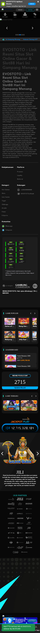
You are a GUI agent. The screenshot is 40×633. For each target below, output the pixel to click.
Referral (20, 179)
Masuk (20, 9)
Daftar (30, 9)
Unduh (32, 3)
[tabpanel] (20, 28)
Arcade (4, 208)
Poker (4, 212)
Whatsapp (8, 226)
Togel (4, 201)
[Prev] (30, 313)
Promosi (20, 171)
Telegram (8, 230)
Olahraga (5, 204)
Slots (15, 17)
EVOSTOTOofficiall (27, 193)
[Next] (35, 313)
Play (26, 421)
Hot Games (5, 17)
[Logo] (7, 10)
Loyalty (19, 175)
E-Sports (5, 215)
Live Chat (28, 630)
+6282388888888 (26, 190)
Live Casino (25, 17)
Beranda (4, 630)
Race (35, 17)
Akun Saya (36, 630)
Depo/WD (20, 630)
